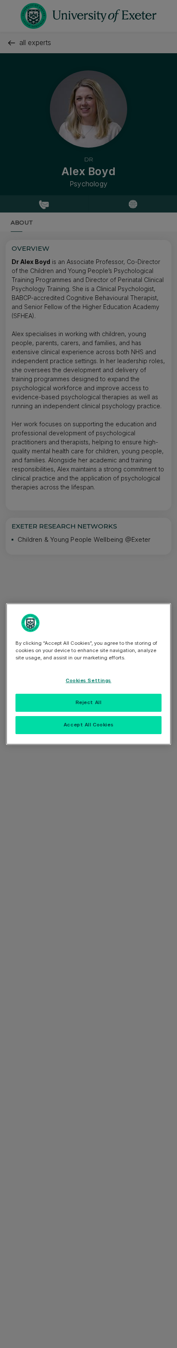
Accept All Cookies (88, 725)
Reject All (89, 702)
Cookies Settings (88, 680)
